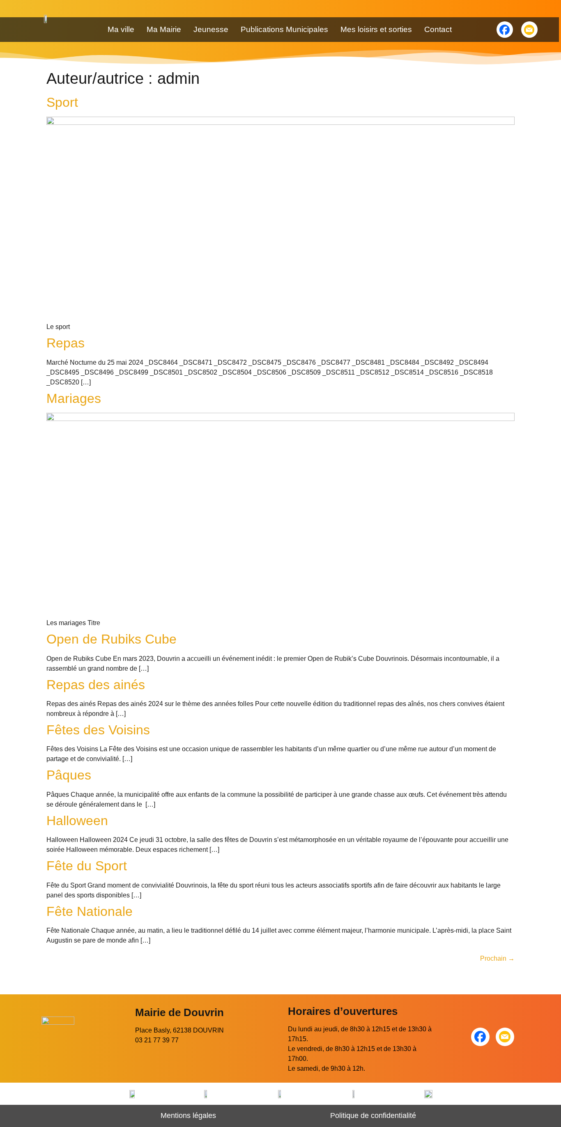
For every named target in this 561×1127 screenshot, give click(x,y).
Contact (438, 29)
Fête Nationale (89, 911)
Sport (62, 102)
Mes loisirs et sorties (376, 29)
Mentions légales (188, 1115)
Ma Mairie (164, 29)
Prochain (497, 958)
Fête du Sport (86, 865)
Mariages (73, 398)
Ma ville (121, 29)
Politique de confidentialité (373, 1115)
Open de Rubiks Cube (111, 639)
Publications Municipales (284, 29)
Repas (65, 343)
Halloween (77, 820)
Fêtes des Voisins (98, 729)
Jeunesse (210, 29)
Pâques (68, 775)
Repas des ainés (95, 684)
